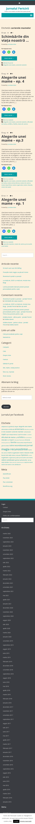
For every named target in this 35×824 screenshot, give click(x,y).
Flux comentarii (8, 482)
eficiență (27, 440)
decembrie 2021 (8, 583)
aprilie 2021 (6, 600)
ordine (30, 455)
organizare (4, 457)
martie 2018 (6, 694)
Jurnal (30, 445)
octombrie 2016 (8, 765)
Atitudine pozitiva (28, 429)
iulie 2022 (6, 562)
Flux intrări (6, 478)
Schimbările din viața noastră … (15, 38)
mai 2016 (6, 785)
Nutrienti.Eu (6, 337)
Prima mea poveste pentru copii (13, 314)
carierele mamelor (21, 65)
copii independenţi (11, 434)
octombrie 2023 (8, 554)
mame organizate (17, 185)
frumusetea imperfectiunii (24, 442)
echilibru (10, 124)
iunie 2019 (6, 653)
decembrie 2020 (8, 608)
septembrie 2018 (8, 674)
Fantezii (5, 359)
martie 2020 (6, 633)
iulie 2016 (6, 777)
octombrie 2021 (8, 587)
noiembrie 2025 (8, 538)
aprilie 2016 (6, 789)
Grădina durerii (9, 319)
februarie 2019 (7, 661)
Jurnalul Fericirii (17, 8)
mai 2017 (6, 736)
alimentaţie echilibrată (7, 429)
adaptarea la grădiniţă (7, 426)
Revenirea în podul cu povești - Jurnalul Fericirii (17, 299)
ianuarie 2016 (7, 802)
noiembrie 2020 (8, 612)
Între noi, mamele (8, 120)
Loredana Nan (12, 44)
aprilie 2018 (6, 690)
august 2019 (7, 649)
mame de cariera (25, 183)
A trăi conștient (6, 432)
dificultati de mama (8, 437)
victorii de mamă (6, 187)
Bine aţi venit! (22, 306)
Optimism (24, 455)
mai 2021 (6, 595)
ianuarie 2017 (7, 752)
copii (3, 434)
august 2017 (7, 723)
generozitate (5, 445)
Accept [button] (16, 821)
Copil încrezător (22, 434)
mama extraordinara (14, 183)
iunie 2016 (6, 781)
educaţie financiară (19, 440)
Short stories (7, 376)
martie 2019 (6, 657)
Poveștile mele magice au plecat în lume (15, 272)
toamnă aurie (20, 462)
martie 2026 (6, 533)
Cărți (4, 351)
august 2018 (7, 678)
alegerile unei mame (9, 65)
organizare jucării (14, 457)
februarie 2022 (7, 575)
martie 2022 (6, 571)
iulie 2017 (6, 728)
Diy (16, 437)
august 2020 (7, 620)
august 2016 (7, 773)
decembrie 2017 (8, 707)
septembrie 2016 (8, 769)
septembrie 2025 (8, 542)
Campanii (6, 347)
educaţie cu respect (7, 440)
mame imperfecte (6, 185)
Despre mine (7, 355)
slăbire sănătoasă (7, 460)
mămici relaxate (16, 455)
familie (15, 124)
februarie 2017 (7, 748)
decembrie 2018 (8, 666)
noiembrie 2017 (8, 711)
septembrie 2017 (8, 719)
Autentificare (7, 474)
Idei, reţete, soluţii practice (11, 368)
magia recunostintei (14, 449)
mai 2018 (6, 686)
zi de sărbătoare (16, 464)
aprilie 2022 (6, 566)
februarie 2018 (7, 699)
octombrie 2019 (8, 641)
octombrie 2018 (8, 670)
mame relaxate (27, 185)
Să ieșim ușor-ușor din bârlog (12, 268)
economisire (28, 437)
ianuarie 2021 (7, 604)
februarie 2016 (7, 798)
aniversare (19, 429)
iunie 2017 (6, 732)
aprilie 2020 (6, 628)
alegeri (16, 426)
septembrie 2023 (8, 558)
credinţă (29, 434)
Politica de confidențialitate (11, 516)
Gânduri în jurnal (8, 63)
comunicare (27, 432)
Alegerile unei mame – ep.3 (13, 138)
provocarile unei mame (26, 457)
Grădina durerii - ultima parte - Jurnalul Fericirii (17, 317)
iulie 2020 (6, 624)
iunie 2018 (6, 682)
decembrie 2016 (8, 756)
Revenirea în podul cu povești (12, 276)
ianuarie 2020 (7, 637)
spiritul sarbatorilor (21, 460)
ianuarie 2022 (7, 579)
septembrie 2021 (8, 591)
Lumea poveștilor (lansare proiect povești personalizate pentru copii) (16, 288)
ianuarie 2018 (7, 703)
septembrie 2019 (8, 645)
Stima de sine (13, 462)
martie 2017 (6, 744)
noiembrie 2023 (8, 550)
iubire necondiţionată (17, 445)
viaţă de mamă (28, 462)
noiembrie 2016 (8, 760)
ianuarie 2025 (7, 546)
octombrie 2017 (8, 715)
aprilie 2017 (6, 740)
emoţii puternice (5, 442)
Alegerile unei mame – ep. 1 (13, 201)
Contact (5, 507)
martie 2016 (6, 793)
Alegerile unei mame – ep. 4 (13, 79)
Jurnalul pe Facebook (12, 414)
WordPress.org (7, 486)
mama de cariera (23, 124)
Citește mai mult (26, 821)
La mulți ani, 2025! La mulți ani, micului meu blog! (16, 282)
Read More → (9, 58)
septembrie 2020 (8, 616)
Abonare (6, 407)
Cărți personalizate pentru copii (12, 334)
